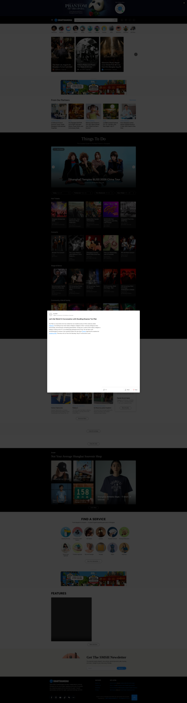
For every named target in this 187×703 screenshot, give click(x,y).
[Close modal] (184, 2)
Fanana (84, 331)
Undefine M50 (53, 333)
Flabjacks (51, 325)
